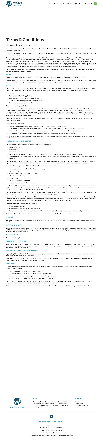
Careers (77, 402)
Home (51, 4)
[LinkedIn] (95, 3)
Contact (77, 407)
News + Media (89, 4)
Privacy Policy (18, 238)
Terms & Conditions (48, 432)
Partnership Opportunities (82, 405)
